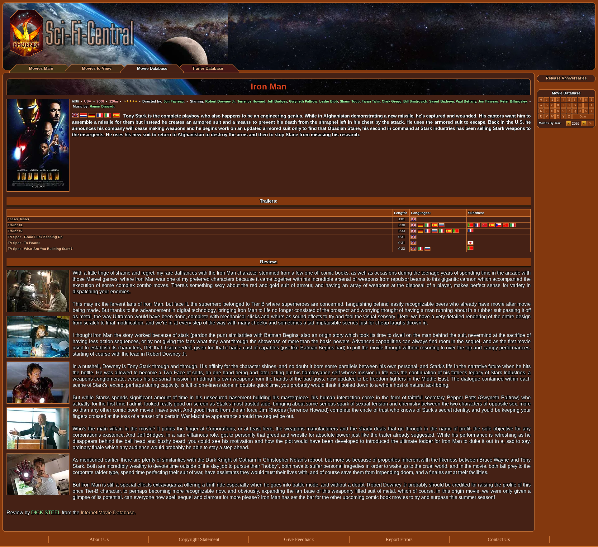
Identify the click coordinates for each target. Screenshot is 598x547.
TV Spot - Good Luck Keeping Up (35, 237)
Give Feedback (299, 539)
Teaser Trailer (18, 219)
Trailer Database (207, 68)
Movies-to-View (96, 68)
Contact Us (499, 539)
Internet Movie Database (108, 512)
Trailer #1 (15, 225)
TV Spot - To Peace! (24, 243)
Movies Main (41, 68)
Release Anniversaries (566, 78)
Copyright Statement (199, 539)
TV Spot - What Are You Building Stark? (40, 249)
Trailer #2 (15, 231)
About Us (99, 539)
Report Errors (399, 539)
